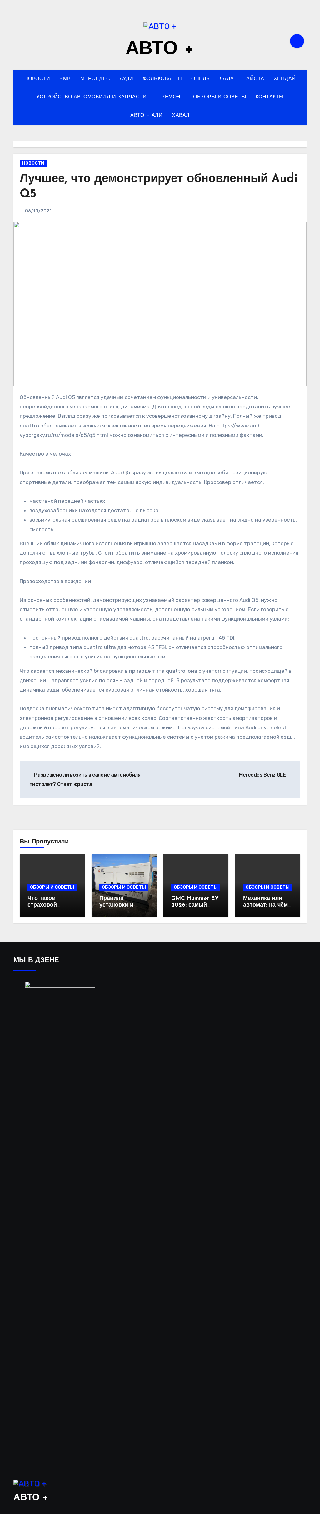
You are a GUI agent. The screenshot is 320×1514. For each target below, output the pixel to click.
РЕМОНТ (172, 97)
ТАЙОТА (253, 79)
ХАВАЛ (181, 115)
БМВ (65, 79)
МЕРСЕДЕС (95, 79)
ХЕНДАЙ (285, 79)
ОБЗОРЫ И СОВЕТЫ (219, 97)
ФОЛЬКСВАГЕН (162, 79)
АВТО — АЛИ (146, 115)
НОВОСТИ (37, 79)
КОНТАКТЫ (270, 97)
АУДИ (126, 79)
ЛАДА (226, 79)
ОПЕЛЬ (200, 79)
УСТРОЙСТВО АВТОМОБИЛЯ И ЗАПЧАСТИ (92, 97)
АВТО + (160, 49)
